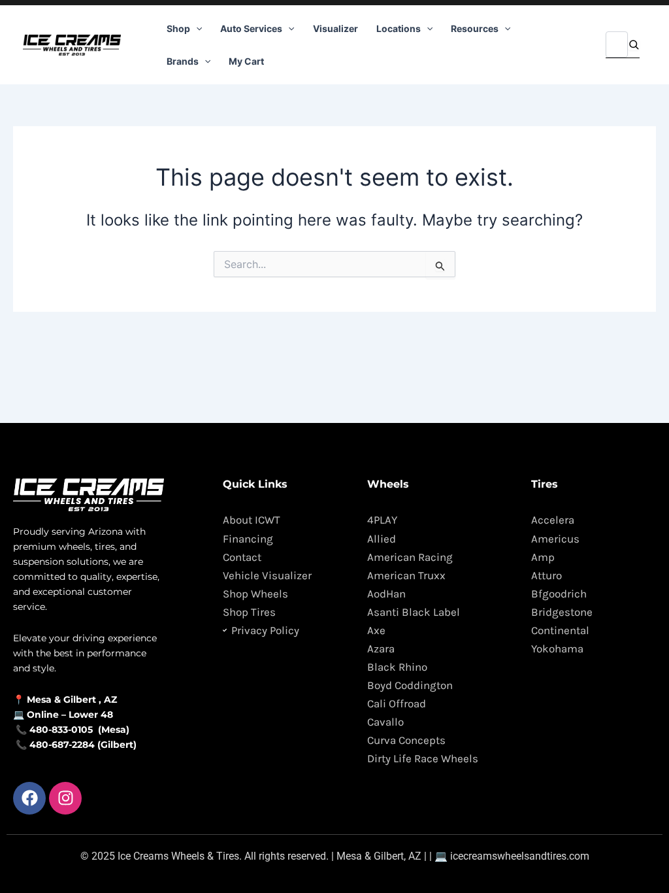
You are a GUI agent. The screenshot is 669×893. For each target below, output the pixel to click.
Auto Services (251, 28)
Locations (398, 28)
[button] (196, 28)
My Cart (246, 61)
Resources (474, 28)
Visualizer (335, 28)
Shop (178, 28)
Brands (183, 61)
